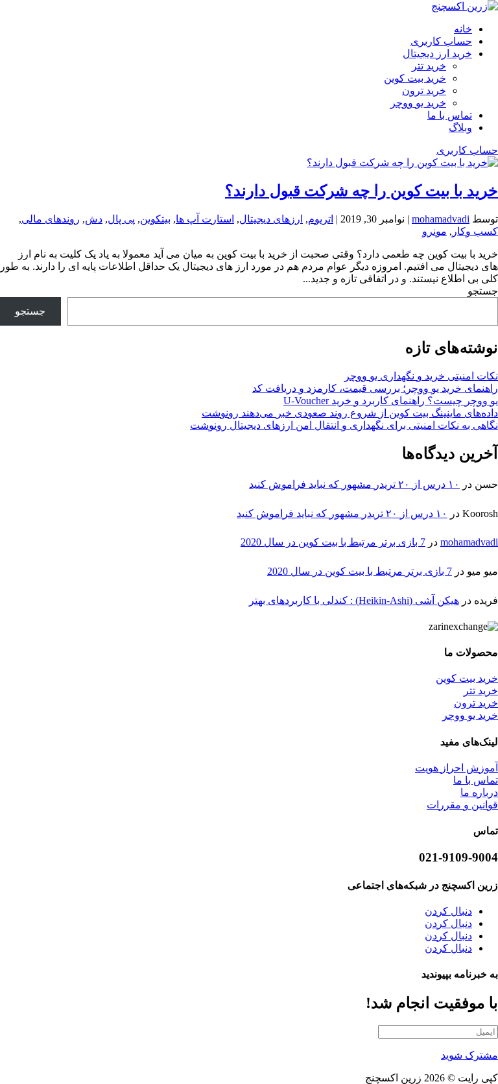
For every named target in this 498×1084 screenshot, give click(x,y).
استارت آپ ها (205, 218)
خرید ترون (424, 90)
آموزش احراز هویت (456, 767)
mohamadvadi (440, 218)
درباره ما (479, 792)
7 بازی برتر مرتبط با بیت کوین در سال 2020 (333, 542)
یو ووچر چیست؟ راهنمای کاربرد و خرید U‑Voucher (390, 400)
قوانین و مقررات (462, 804)
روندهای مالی (50, 218)
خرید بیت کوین (415, 78)
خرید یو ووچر (418, 102)
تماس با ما (449, 115)
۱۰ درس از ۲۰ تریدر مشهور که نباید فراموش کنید (354, 484)
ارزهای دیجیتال (271, 218)
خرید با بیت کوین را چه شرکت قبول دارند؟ (361, 190)
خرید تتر (429, 65)
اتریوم (320, 218)
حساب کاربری (441, 41)
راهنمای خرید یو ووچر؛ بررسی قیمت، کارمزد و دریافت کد (375, 388)
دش (93, 218)
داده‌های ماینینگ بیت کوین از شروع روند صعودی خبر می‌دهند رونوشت (350, 412)
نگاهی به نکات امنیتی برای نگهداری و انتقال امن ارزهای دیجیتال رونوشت (344, 425)
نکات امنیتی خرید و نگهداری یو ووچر (421, 375)
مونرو (434, 231)
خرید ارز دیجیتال (437, 53)
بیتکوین (155, 218)
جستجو (483, 290)
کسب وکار (475, 231)
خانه (463, 28)
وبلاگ (460, 127)
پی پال (121, 218)
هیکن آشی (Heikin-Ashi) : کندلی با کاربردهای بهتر (354, 600)
